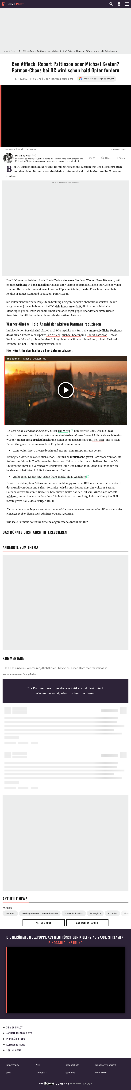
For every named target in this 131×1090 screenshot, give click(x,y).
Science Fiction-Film (73, 913)
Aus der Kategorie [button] (87, 922)
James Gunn (26, 293)
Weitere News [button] (44, 922)
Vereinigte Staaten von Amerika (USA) (40, 913)
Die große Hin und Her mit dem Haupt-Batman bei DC (69, 450)
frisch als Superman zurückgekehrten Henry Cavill (84, 496)
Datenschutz (72, 1064)
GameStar (41, 1072)
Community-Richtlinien (41, 668)
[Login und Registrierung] (119, 4)
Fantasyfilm (95, 913)
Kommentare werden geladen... (21, 674)
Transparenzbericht (105, 1064)
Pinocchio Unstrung (65, 942)
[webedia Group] (65, 1084)
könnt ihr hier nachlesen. (78, 693)
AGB (38, 1064)
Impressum (12, 1064)
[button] (106, 158)
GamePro (70, 1072)
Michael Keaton (71, 335)
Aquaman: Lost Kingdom (47, 444)
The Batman (39, 461)
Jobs (8, 1072)
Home (5, 51)
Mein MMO (101, 1072)
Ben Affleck (53, 335)
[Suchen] (111, 4)
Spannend (10, 913)
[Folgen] (34, 155)
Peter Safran (61, 293)
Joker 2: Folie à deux (39, 470)
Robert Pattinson (97, 335)
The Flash (98, 439)
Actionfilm (112, 913)
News (13, 51)
